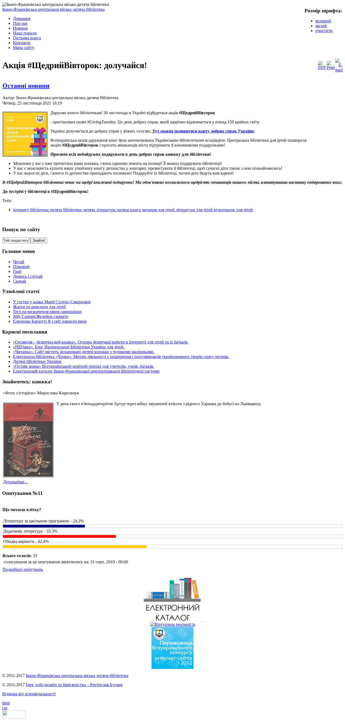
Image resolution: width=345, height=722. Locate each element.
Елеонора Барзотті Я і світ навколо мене (50, 321)
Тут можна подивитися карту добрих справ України (203, 131)
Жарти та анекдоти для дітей (39, 306)
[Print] (331, 67)
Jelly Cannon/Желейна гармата (40, 316)
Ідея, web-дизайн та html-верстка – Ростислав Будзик (74, 684)
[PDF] (322, 67)
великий (323, 21)
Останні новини (26, 85)
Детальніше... (15, 482)
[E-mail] (339, 70)
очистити (324, 30)
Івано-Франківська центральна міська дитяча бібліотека (53, 9)
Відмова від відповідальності (29, 694)
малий (321, 25)
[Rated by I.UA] (14, 717)
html (6, 703)
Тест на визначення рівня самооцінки (47, 311)
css (4, 708)
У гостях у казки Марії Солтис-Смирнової (52, 302)
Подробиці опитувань (22, 569)
